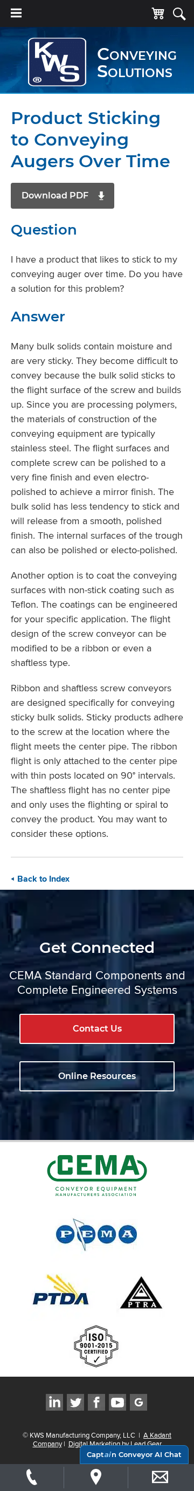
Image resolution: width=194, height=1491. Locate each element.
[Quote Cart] (157, 14)
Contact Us (97, 1028)
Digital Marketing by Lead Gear (115, 1443)
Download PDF (55, 195)
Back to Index (43, 879)
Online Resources (97, 1076)
